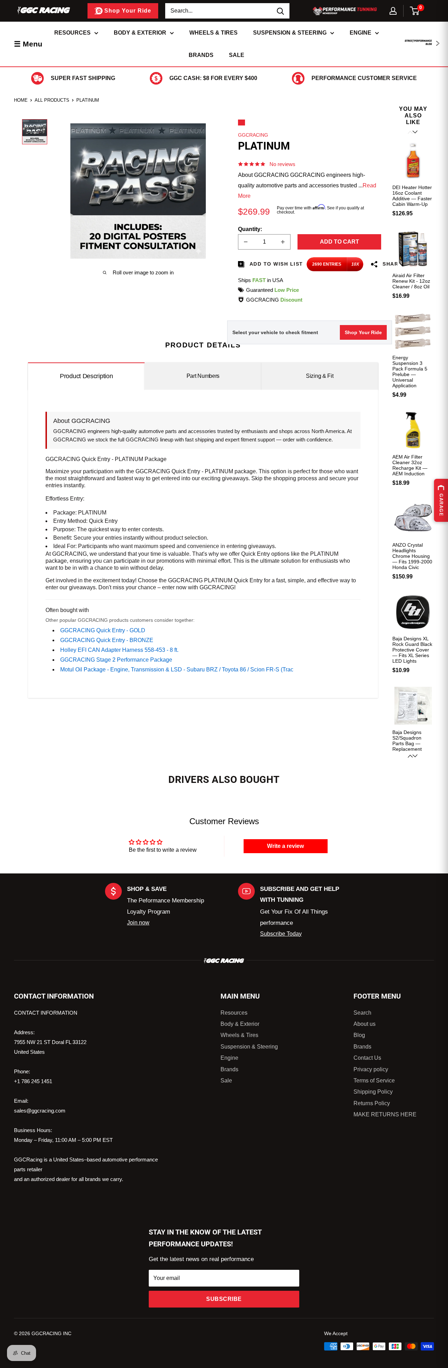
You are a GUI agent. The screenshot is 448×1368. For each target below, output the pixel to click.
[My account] (393, 11)
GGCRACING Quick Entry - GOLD (102, 630)
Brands (201, 55)
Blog (359, 1035)
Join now (138, 923)
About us (365, 1024)
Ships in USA (260, 280)
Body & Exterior (140, 33)
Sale (236, 55)
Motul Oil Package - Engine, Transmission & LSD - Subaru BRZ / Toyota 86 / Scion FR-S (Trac (176, 669)
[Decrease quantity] (245, 242)
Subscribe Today (281, 934)
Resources (72, 33)
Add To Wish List (275, 264)
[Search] (280, 11)
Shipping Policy (373, 1092)
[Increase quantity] (282, 242)
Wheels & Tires (213, 33)
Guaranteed (272, 290)
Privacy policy (371, 1069)
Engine (360, 33)
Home (21, 100)
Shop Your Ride (363, 332)
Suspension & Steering (290, 33)
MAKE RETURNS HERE (385, 1114)
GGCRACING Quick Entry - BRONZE (106, 640)
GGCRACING (253, 135)
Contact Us (367, 1058)
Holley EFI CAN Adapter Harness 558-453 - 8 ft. (119, 650)
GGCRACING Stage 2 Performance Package (116, 660)
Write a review (285, 846)
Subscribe (224, 1299)
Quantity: (250, 229)
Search (362, 1013)
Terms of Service (374, 1080)
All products (52, 100)
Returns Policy (372, 1103)
